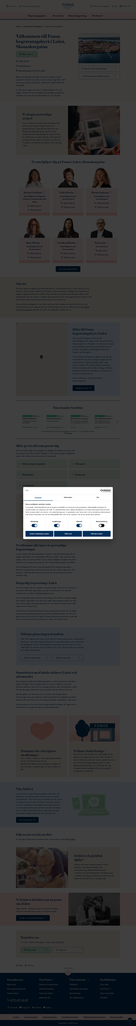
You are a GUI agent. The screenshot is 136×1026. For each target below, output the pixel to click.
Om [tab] (98, 497)
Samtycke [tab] (38, 497)
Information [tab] (68, 497)
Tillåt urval (68, 534)
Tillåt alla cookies (97, 534)
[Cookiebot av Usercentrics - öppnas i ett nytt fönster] (102, 490)
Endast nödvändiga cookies (39, 534)
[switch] (57, 525)
